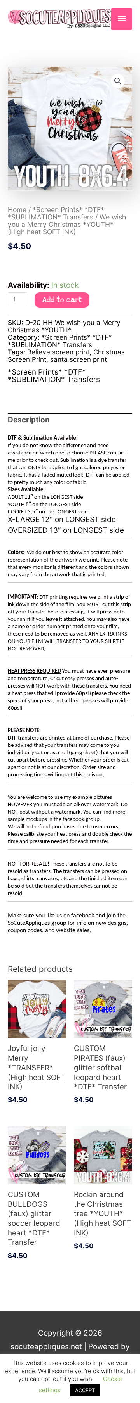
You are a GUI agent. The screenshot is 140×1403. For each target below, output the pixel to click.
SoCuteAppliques (29, 923)
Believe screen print (58, 352)
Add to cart (62, 299)
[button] (118, 81)
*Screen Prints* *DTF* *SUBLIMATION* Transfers (56, 213)
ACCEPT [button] (85, 1390)
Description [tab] (29, 419)
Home (17, 210)
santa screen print (78, 359)
